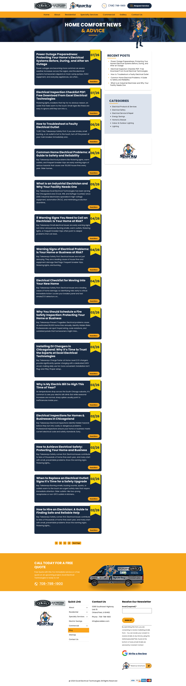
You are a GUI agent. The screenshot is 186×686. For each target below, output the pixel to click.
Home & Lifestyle (119, 120)
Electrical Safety (118, 110)
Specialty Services (89, 14)
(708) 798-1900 (116, 5)
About (57, 14)
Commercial (109, 14)
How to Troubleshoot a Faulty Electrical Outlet (130, 74)
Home (46, 14)
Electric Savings (75, 621)
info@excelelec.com (100, 621)
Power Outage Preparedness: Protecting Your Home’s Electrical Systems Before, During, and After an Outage (129, 63)
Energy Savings (118, 116)
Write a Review (137, 653)
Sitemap (72, 635)
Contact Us (136, 14)
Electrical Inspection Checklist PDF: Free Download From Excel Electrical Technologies (129, 70)
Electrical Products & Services (124, 107)
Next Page (76, 543)
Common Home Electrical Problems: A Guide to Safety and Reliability (128, 79)
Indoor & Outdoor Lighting (123, 123)
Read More (93, 81)
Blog (71, 630)
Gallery (123, 14)
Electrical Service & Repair (122, 113)
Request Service (141, 6)
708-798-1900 (51, 583)
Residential (70, 14)
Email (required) (129, 606)
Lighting (115, 126)
